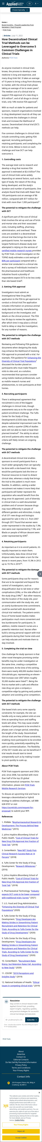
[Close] (39, 1092)
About (21, 1051)
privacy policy (12, 1026)
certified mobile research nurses (17, 250)
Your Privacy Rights (21, 1070)
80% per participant (11, 260)
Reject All (21, 1131)
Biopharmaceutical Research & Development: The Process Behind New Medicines (21, 825)
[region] (21, 1115)
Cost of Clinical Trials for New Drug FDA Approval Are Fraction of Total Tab (20, 841)
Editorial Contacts (21, 1059)
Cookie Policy (19, 1120)
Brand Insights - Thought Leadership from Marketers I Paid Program (18, 26)
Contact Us (21, 1057)
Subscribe (30, 1020)
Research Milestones (25, 866)
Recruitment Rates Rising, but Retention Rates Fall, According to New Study (21, 964)
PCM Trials (7, 1039)
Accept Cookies (21, 1138)
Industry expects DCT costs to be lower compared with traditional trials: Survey (20, 894)
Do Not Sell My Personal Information (21, 1062)
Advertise (21, 1054)
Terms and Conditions (21, 1067)
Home (4, 22)
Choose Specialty (18, 10)
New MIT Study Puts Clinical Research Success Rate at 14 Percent (19, 853)
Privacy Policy (21, 1065)
